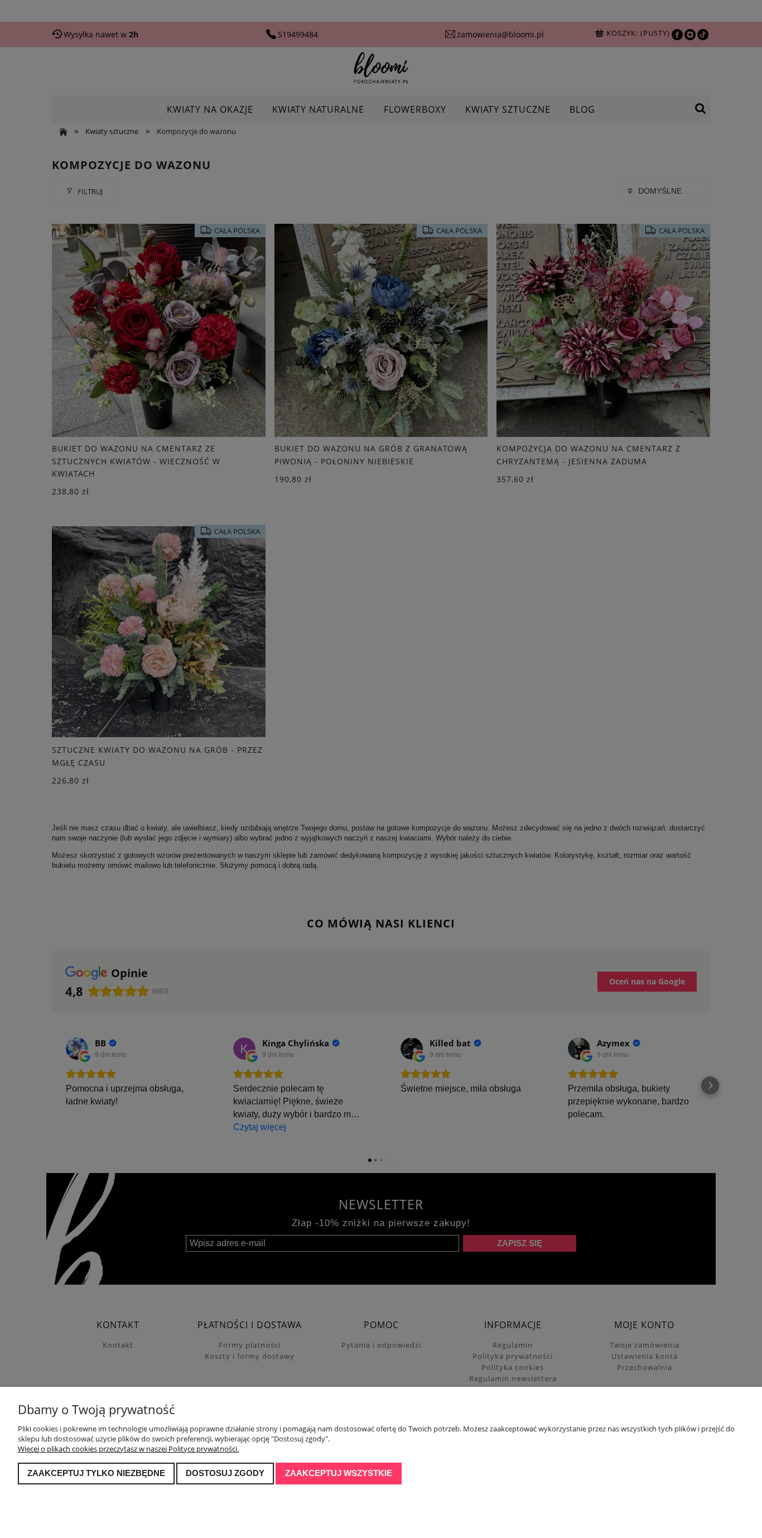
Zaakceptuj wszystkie (338, 1473)
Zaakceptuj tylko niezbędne (96, 1473)
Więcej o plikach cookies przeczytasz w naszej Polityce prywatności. (128, 1449)
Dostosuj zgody (225, 1473)
